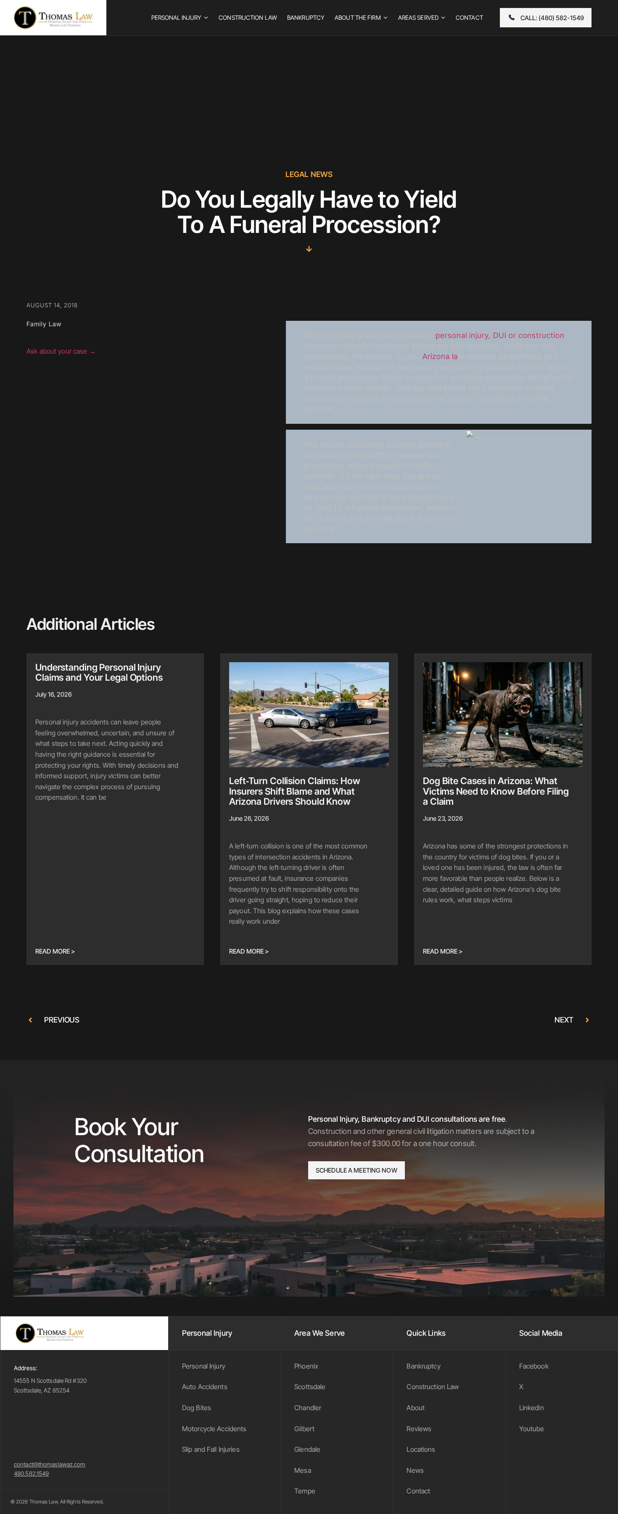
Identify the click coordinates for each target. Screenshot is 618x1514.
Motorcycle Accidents (214, 1428)
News (415, 1470)
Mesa (302, 1470)
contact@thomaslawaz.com (50, 1464)
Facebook (534, 1366)
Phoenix (306, 1366)
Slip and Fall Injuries (211, 1449)
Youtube (531, 1428)
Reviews (419, 1428)
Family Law (43, 324)
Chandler (307, 1407)
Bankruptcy (423, 1366)
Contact (418, 1491)
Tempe (304, 1491)
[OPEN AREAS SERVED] (443, 17)
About (416, 1407)
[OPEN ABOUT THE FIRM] (385, 17)
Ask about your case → (61, 351)
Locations (421, 1449)
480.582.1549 (31, 1473)
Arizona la (440, 356)
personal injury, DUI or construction (500, 335)
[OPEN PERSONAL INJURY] (206, 17)
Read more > (55, 951)
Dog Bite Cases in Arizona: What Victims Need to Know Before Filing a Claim (496, 790)
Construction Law (433, 1386)
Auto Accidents (204, 1386)
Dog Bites (196, 1407)
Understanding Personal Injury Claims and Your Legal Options (99, 672)
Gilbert (304, 1428)
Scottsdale (309, 1386)
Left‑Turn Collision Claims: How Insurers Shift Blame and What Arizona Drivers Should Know (294, 790)
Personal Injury (203, 1366)
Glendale (307, 1449)
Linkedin (531, 1407)
